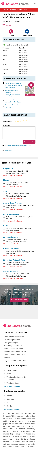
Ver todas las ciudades (12, 409)
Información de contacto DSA (15, 351)
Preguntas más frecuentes (14, 348)
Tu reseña (6, 125)
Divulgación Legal (11, 343)
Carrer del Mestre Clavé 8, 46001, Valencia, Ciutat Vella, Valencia (13, 85)
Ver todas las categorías (12, 386)
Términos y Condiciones (13, 346)
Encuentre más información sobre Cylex (13, 101)
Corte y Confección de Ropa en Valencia (12, 96)
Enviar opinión (29, 142)
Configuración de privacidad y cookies (15, 356)
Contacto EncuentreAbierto (14, 337)
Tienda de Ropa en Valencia (11, 91)
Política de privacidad (12, 340)
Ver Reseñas (9, 151)
